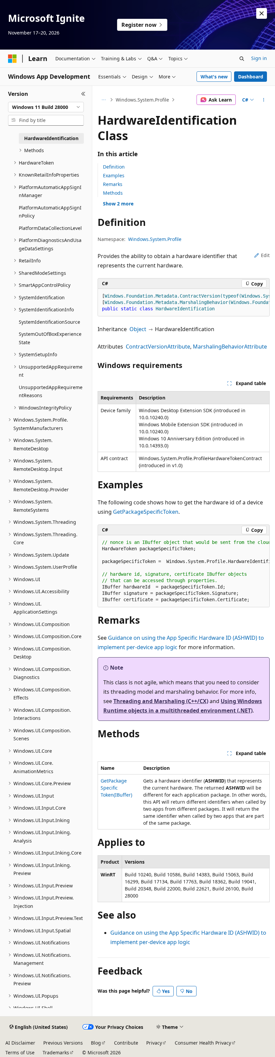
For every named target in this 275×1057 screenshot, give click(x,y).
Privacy (154, 1043)
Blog (96, 1043)
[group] (184, 302)
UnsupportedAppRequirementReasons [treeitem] (50, 391)
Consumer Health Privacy (203, 1043)
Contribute (126, 1043)
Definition (114, 167)
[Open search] (242, 59)
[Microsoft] (12, 58)
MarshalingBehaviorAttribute (230, 346)
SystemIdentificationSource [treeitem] (49, 322)
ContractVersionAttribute (158, 346)
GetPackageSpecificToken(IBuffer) (116, 788)
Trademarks (56, 1052)
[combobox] (46, 107)
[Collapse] (83, 93)
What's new (214, 76)
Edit (265, 255)
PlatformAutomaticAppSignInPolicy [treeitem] (50, 211)
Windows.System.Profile (142, 100)
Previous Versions (63, 1043)
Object (137, 329)
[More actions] (264, 100)
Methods (113, 193)
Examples (113, 175)
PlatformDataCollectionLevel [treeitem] (50, 228)
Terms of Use (20, 1052)
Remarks (112, 184)
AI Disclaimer (20, 1043)
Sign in (259, 58)
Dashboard (250, 76)
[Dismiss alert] (261, 13)
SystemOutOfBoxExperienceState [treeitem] (50, 338)
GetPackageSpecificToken (145, 511)
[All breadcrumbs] (103, 100)
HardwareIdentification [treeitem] (51, 138)
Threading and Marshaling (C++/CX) (160, 701)
